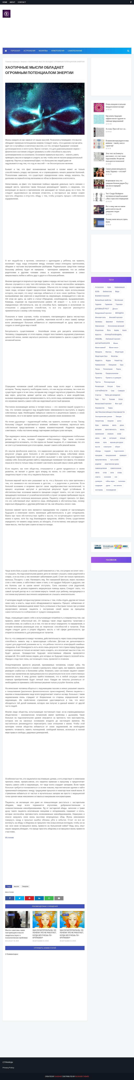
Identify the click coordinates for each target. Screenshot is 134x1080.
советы (97, 477)
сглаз (105, 472)
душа (122, 425)
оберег (117, 447)
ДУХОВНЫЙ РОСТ (102, 309)
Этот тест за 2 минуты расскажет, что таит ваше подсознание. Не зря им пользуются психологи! (116, 157)
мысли (16, 886)
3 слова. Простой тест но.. (116, 129)
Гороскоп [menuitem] (15, 51)
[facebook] (130, 2)
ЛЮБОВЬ (98, 339)
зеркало (110, 434)
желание (98, 429)
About (12, 2)
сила (112, 472)
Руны (118, 386)
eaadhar (58, 1076)
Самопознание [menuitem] (75, 51)
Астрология (99, 287)
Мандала (98, 352)
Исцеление (99, 330)
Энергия (23, 62)
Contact (22, 2)
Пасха (97, 369)
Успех (120, 399)
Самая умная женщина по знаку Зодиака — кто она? (116, 170)
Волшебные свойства (103, 300)
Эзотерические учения (103, 416)
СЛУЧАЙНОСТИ (101, 391)
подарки (107, 451)
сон (116, 477)
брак (97, 425)
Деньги (115, 309)
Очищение (112, 365)
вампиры (105, 425)
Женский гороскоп (116, 317)
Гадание (98, 304)
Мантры (108, 352)
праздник (98, 455)
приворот (123, 455)
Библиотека (107, 291)
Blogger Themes (82, 1076)
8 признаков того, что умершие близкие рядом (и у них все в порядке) (117, 183)
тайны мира (110, 481)
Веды (117, 291)
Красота (98, 334)
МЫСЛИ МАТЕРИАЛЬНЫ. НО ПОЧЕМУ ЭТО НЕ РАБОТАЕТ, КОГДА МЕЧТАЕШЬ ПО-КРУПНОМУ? (44, 934)
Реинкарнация (109, 382)
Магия (115, 343)
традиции (98, 485)
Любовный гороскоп (113, 339)
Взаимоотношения (102, 296)
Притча (98, 382)
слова (119, 472)
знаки (119, 434)
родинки (98, 464)
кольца (122, 438)
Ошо (121, 365)
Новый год (118, 360)
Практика (98, 373)
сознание (107, 477)
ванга (114, 425)
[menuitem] (6, 51)
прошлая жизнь (101, 460)
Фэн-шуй (118, 403)
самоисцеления (101, 468)
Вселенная (119, 300)
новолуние (107, 447)
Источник (9, 837)
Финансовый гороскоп (103, 403)
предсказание (111, 455)
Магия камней (100, 347)
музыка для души (116, 442)
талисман (121, 481)
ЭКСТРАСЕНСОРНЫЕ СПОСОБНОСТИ (110, 412)
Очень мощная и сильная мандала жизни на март (116, 105)
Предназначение (112, 373)
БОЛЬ (97, 291)
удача (108, 485)
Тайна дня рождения (112, 395)
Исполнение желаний (116, 326)
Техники (112, 399)
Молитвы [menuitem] (43, 51)
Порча (118, 369)
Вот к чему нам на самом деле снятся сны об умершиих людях (115, 209)
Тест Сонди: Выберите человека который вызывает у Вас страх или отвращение (117, 196)
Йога (109, 330)
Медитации (119, 352)
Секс (112, 391)
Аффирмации (120, 287)
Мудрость (98, 360)
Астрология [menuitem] (29, 51)
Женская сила (100, 317)
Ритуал (110, 386)
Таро (97, 399)
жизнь (122, 429)
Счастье (98, 395)
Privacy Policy (8, 1067)
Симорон (121, 391)
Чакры (110, 408)
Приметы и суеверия (113, 378)
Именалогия (99, 326)
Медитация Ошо (101, 356)
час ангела (118, 485)
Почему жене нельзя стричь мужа (117, 220)
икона (97, 438)
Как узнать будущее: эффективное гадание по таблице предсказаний (115, 118)
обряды (98, 451)
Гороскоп (119, 304)
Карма (116, 330)
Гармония (108, 304)
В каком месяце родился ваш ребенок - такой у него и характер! (117, 143)
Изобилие (120, 322)
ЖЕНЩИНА (119, 313)
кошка (97, 442)
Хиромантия (99, 408)
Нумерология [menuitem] (57, 51)
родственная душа (112, 464)
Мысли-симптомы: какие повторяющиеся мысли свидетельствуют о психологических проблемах (16, 934)
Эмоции (119, 416)
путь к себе (114, 460)
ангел (119, 421)
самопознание (115, 468)
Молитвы (114, 356)
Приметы (98, 378)
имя (104, 438)
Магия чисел (113, 347)
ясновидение (111, 490)
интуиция (112, 438)
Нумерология (100, 365)
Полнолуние (108, 369)
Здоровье (109, 322)
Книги (124, 330)
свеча (97, 472)
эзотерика (99, 490)
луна (105, 442)
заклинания (99, 434)
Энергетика (99, 421)
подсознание (119, 451)
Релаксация (99, 386)
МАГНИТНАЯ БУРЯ (102, 343)
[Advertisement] (86, 26)
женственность (110, 429)
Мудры (108, 360)
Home (5, 2)
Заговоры (98, 322)
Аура (109, 287)
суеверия (98, 481)
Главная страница (12, 62)
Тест (103, 399)
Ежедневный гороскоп (103, 313)
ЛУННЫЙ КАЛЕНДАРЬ (113, 334)
